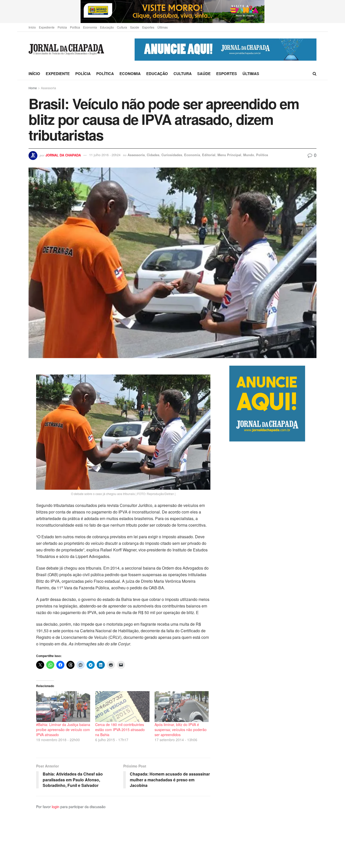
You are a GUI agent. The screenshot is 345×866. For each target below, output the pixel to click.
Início (32, 27)
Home (33, 88)
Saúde (134, 27)
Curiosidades (171, 154)
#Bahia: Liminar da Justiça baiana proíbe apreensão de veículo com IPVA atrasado (63, 729)
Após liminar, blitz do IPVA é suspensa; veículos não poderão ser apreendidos (181, 729)
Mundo (248, 154)
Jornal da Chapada (63, 154)
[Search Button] (314, 73)
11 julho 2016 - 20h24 (104, 154)
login (55, 806)
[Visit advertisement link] (172, 11)
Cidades (153, 154)
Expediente (47, 27)
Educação (107, 27)
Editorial (208, 154)
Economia (90, 27)
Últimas (162, 27)
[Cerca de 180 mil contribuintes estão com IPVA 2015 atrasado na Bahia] (122, 706)
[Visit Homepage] (66, 49)
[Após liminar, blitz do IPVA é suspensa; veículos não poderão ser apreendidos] (182, 706)
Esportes (148, 27)
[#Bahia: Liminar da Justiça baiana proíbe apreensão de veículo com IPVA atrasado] (63, 706)
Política (75, 27)
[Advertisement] (272, 653)
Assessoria (48, 88)
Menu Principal (229, 154)
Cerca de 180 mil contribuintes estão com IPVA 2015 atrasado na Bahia (120, 729)
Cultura (122, 27)
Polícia (62, 27)
